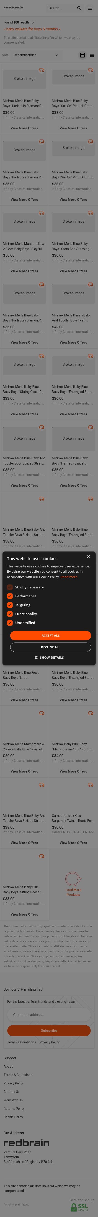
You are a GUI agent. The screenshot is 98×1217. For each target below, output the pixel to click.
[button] (49, 658)
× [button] (88, 557)
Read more (69, 577)
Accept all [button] (50, 635)
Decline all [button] (50, 647)
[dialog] (49, 608)
